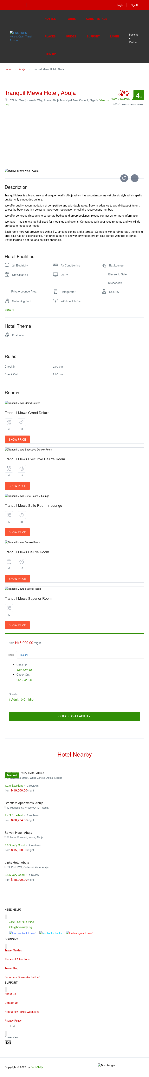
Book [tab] (11, 655)
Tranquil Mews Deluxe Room (27, 551)
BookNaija (37, 1067)
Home (8, 69)
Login (120, 5)
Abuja (22, 69)
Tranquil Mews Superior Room (28, 598)
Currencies (11, 1037)
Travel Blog (11, 968)
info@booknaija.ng (20, 927)
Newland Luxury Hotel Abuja (24, 773)
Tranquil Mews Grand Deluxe (27, 412)
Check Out (22, 674)
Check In (21, 665)
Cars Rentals (96, 19)
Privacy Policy (13, 1020)
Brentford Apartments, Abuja (24, 803)
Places (50, 36)
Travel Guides (13, 950)
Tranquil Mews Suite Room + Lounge (33, 505)
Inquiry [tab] (24, 655)
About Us (10, 994)
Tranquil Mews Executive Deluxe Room (35, 458)
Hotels (50, 19)
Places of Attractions (17, 959)
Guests (13, 694)
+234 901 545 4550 (21, 922)
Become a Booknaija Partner (22, 977)
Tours (71, 19)
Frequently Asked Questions (22, 1012)
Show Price (17, 439)
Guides (71, 36)
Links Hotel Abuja (17, 862)
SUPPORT (93, 36)
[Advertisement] (74, 137)
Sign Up (135, 5)
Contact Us (11, 1003)
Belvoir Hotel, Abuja (18, 832)
